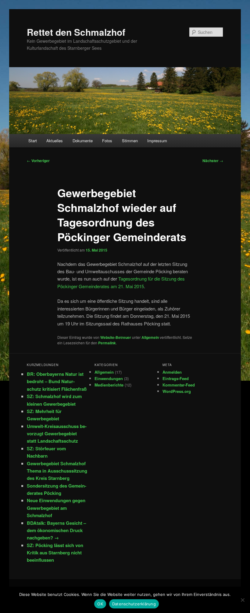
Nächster (212, 160)
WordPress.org (176, 391)
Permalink (107, 343)
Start (32, 140)
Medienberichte (109, 385)
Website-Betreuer (115, 337)
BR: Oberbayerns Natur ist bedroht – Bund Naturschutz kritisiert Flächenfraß (57, 381)
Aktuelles (54, 140)
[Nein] (242, 600)
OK (100, 603)
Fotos (107, 140)
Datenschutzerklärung (134, 603)
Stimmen (130, 140)
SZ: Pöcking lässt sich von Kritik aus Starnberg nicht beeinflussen (55, 553)
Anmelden (172, 372)
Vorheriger (38, 160)
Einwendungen (109, 378)
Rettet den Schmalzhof (76, 31)
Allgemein (150, 337)
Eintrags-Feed (175, 378)
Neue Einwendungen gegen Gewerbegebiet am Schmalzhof (56, 508)
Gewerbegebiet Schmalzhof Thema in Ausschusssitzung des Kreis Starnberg (57, 471)
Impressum (157, 140)
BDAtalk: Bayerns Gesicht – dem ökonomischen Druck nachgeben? (56, 530)
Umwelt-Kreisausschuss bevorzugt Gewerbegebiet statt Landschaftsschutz (57, 433)
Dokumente (83, 140)
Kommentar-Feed (178, 385)
